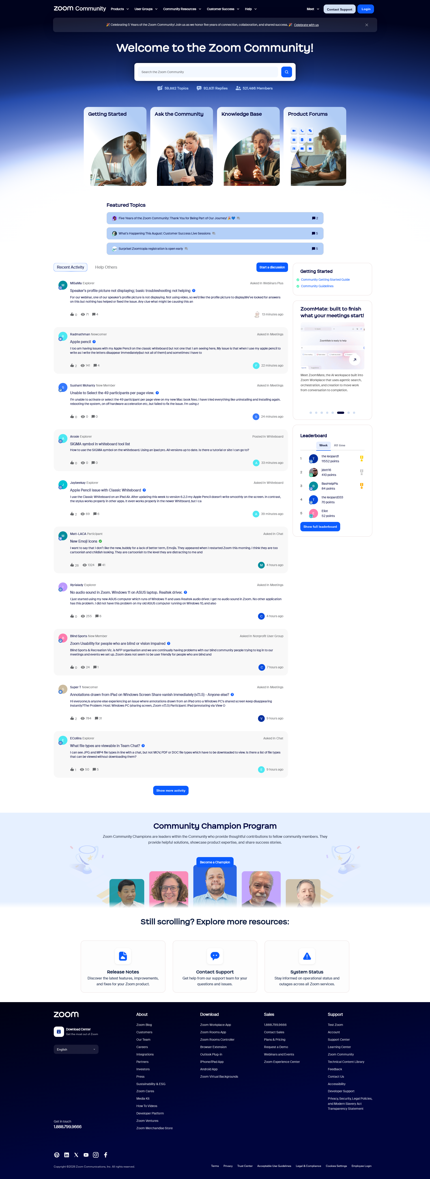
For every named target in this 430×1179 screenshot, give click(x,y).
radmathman (80, 334)
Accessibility (337, 1084)
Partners (142, 1062)
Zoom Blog (144, 1025)
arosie (74, 436)
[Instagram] (96, 1155)
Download (209, 1014)
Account (334, 1032)
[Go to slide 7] (346, 413)
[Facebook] (105, 1155)
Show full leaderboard (320, 526)
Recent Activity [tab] (70, 267)
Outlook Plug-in (211, 1054)
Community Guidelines (317, 286)
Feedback (335, 1069)
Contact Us (336, 1077)
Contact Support (339, 9)
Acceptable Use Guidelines (274, 1166)
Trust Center (245, 1166)
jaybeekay (78, 482)
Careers (142, 1047)
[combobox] (208, 72)
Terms (215, 1166)
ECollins (76, 738)
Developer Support (341, 1091)
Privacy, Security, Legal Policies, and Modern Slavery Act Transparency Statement (350, 1103)
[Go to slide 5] (333, 413)
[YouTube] (86, 1155)
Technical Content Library (346, 1062)
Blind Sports (78, 636)
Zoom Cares (145, 1091)
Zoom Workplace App (215, 1025)
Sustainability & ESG (151, 1084)
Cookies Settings (336, 1166)
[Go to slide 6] (338, 413)
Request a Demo (276, 1047)
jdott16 (326, 470)
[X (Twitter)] (76, 1155)
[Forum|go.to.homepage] (80, 9)
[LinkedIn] (66, 1155)
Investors (143, 1069)
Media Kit (143, 1098)
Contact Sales (274, 1032)
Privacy (228, 1166)
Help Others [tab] (106, 267)
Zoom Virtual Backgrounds (219, 1077)
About (142, 1014)
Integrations (145, 1054)
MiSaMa (76, 283)
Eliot (325, 511)
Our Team (143, 1040)
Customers (144, 1032)
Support (335, 1014)
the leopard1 (330, 456)
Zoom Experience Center (282, 1062)
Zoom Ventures (147, 1121)
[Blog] (57, 1155)
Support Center (339, 1040)
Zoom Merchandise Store (154, 1128)
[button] (272, 267)
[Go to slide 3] (322, 413)
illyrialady (76, 584)
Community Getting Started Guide (325, 280)
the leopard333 (332, 497)
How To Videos (146, 1106)
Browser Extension (213, 1047)
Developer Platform (150, 1113)
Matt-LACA (78, 533)
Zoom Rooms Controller (217, 1040)
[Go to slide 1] (311, 413)
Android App (208, 1069)
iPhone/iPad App (212, 1062)
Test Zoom (335, 1025)
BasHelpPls (330, 484)
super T (75, 687)
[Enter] (286, 72)
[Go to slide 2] (316, 413)
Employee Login (362, 1166)
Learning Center (339, 1047)
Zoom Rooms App (213, 1032)
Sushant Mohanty (82, 385)
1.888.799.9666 (68, 1126)
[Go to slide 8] (354, 413)
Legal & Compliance (308, 1166)
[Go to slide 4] (327, 413)
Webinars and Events (279, 1054)
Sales (269, 1014)
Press (140, 1077)
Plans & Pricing (274, 1040)
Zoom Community (341, 1054)
